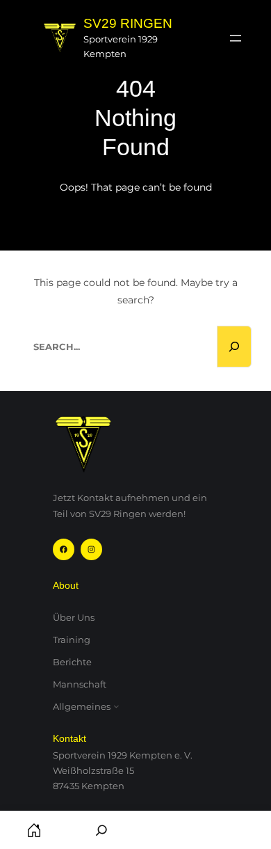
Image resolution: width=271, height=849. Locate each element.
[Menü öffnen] (235, 38)
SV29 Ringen (127, 23)
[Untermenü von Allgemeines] (116, 707)
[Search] (234, 346)
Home (34, 830)
